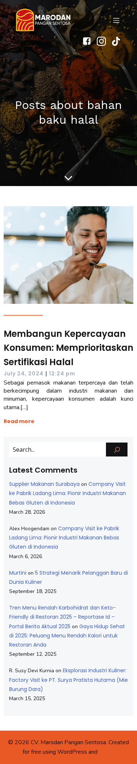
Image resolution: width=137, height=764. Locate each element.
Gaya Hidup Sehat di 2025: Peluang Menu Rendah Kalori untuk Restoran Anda (67, 635)
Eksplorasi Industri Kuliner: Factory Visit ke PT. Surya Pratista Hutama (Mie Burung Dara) (68, 679)
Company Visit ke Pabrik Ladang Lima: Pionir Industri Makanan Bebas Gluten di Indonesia (67, 493)
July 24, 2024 (23, 373)
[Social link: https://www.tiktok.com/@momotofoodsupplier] (118, 41)
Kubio (107, 751)
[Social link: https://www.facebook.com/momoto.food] (89, 41)
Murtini (17, 572)
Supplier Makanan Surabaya (44, 484)
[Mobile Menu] (116, 20)
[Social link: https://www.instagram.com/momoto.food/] (104, 41)
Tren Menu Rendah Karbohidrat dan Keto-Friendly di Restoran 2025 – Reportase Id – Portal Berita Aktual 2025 (62, 617)
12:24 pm (62, 373)
